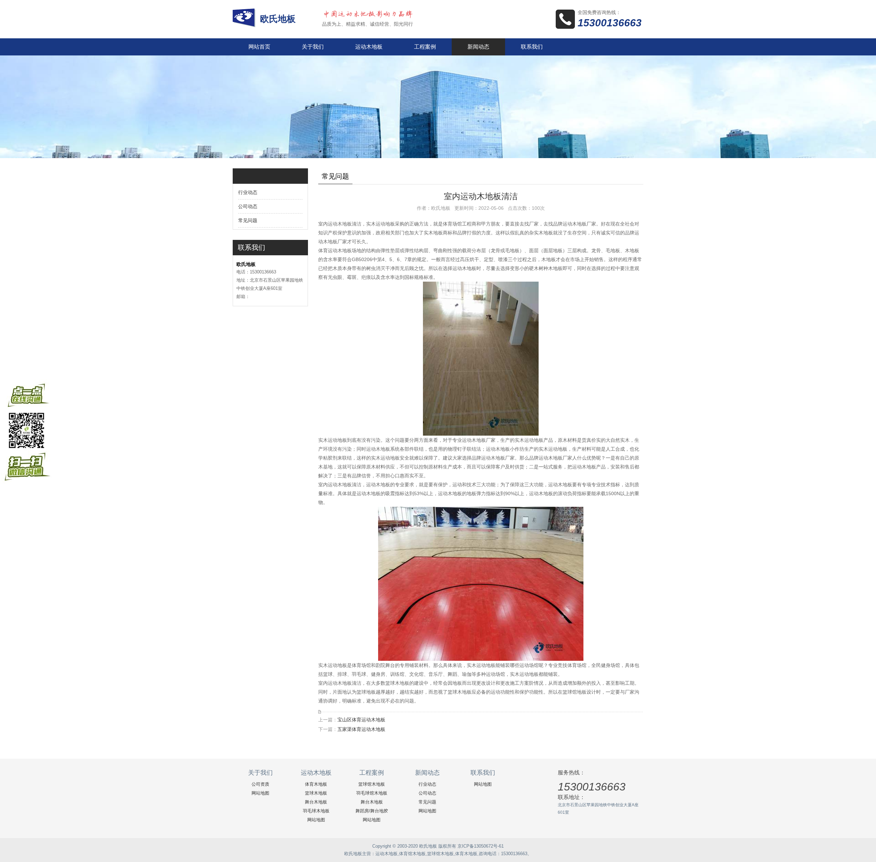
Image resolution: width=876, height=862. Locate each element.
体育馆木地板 (412, 853)
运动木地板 (369, 47)
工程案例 (425, 47)
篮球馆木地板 (371, 784)
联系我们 (532, 47)
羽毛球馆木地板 (371, 793)
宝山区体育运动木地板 (361, 719)
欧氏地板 (279, 19)
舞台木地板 (316, 802)
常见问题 (247, 220)
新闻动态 (478, 47)
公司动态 (247, 206)
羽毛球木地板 (316, 810)
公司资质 (260, 784)
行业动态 (247, 192)
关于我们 (313, 47)
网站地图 (260, 793)
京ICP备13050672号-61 (481, 846)
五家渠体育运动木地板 (361, 729)
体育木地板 (316, 784)
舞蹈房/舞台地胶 (372, 810)
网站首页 (259, 47)
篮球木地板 (316, 793)
